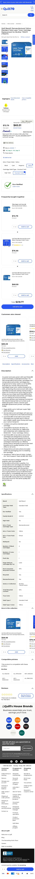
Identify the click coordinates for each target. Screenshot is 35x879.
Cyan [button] (13, 165)
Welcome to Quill (6, 834)
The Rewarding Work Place (9, 840)
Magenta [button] (21, 165)
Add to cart (20, 869)
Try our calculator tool (22, 135)
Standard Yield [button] (19, 173)
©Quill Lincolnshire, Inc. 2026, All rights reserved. (15, 859)
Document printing (16, 802)
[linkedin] (16, 761)
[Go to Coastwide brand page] (17, 720)
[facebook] (21, 761)
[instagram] (11, 761)
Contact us (4, 811)
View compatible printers (26, 98)
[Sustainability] (5, 484)
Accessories (26, 364)
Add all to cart (17, 307)
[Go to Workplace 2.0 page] (22, 733)
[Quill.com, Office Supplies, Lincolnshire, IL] (8, 853)
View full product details (15, 98)
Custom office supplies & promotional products (17, 797)
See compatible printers (9, 348)
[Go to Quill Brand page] (9, 720)
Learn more (16, 186)
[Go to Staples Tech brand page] (26, 727)
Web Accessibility (6, 846)
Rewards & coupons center (28, 790)
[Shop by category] (2, 8)
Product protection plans (16, 818)
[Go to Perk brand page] (9, 727)
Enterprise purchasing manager (16, 808)
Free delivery (9, 142)
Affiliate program (15, 826)
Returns (3, 778)
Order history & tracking (6, 774)
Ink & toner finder (27, 778)
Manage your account (5, 781)
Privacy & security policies (6, 807)
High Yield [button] (7, 173)
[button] (34, 2)
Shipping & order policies (5, 796)
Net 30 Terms (17, 791)
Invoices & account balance (4, 787)
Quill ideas (16, 823)
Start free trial (27, 131)
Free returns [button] (9, 153)
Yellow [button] (30, 165)
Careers (3, 843)
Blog (2, 837)
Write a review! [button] (25, 37)
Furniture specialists (16, 813)
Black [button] (6, 165)
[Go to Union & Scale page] (13, 733)
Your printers (28, 782)
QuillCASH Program (16, 783)
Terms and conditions (17, 753)
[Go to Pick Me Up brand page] (26, 720)
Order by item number (28, 786)
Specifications (15, 364)
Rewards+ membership (16, 774)
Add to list (8, 157)
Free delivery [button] (6, 352)
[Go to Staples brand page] (17, 727)
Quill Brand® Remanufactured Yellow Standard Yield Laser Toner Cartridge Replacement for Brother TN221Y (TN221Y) (20, 205)
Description (6, 364)
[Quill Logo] (8, 9)
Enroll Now (17, 128)
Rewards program (15, 778)
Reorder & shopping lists (28, 774)
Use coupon (27, 748)
